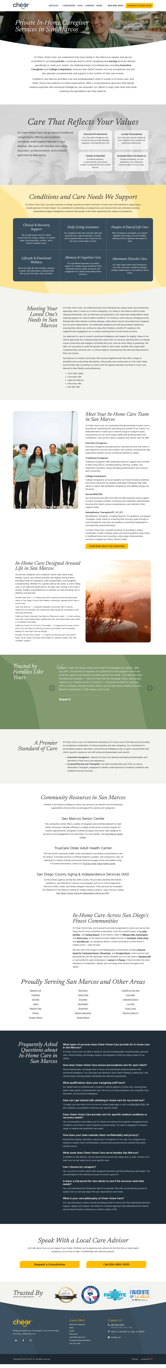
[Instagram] (30, 1340)
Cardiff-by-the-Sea (130, 990)
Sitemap (135, 1359)
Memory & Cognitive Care (83, 273)
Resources (73, 1334)
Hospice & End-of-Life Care (129, 240)
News (71, 1328)
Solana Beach (83, 1017)
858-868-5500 (115, 5)
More (99, 5)
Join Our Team (74, 1343)
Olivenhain (105, 953)
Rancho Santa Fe (130, 1013)
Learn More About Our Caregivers (106, 546)
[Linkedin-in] (16, 1340)
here (117, 1104)
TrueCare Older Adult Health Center (98, 863)
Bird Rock (83, 990)
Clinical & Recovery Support (36, 240)
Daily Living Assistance (83, 242)
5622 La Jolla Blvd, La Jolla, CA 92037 (127, 1332)
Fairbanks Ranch (90, 953)
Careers (89, 5)
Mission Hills (129, 935)
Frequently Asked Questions (80, 1340)
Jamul (35, 1004)
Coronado (130, 995)
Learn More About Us (77, 1337)
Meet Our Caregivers (77, 1324)
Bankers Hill (35, 990)
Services (53, 5)
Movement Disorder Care (129, 272)
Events (71, 1331)
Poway (35, 1013)
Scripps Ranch (35, 1017)
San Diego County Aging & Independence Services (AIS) (82, 893)
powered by (146, 1359)
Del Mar (76, 935)
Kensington (142, 935)
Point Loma (130, 1008)
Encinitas (83, 999)
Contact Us (116, 1337)
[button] (52, 688)
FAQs (80, 5)
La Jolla (143, 931)
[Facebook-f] (23, 1340)
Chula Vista (142, 938)
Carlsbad (131, 938)
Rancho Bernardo (83, 1013)
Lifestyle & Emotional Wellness (36, 272)
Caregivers (69, 5)
